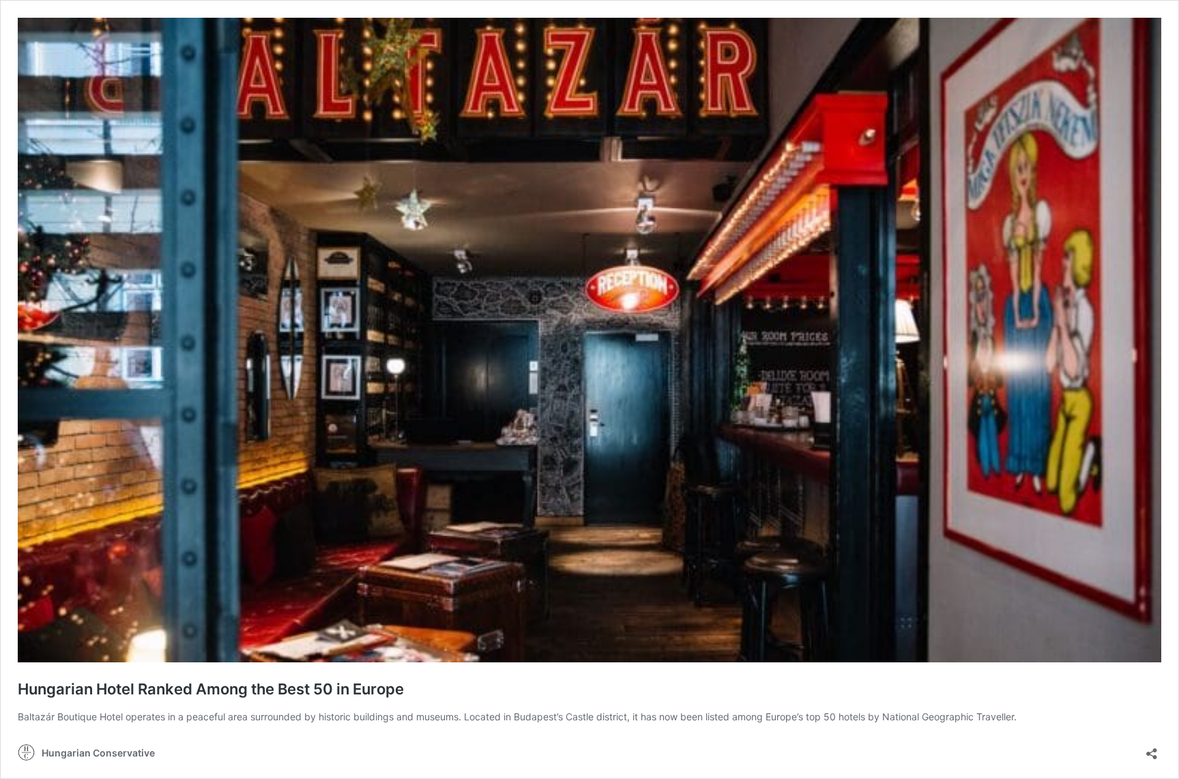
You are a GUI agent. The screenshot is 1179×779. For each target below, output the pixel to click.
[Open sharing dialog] (1151, 749)
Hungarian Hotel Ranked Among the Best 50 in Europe (211, 689)
